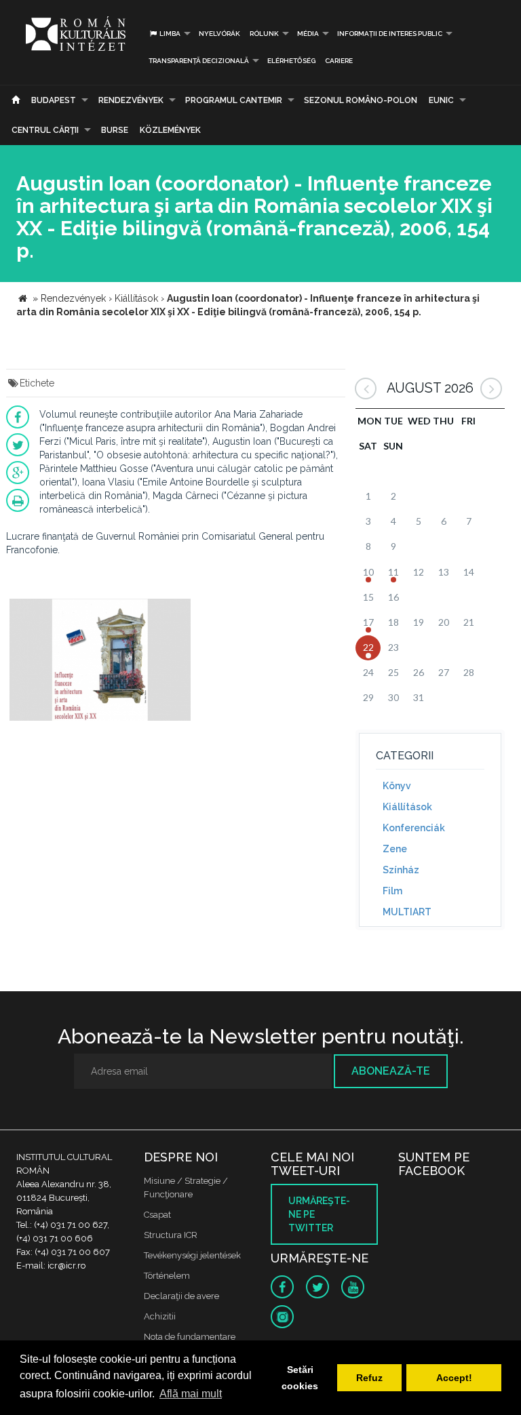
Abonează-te (390, 1070)
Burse (114, 130)
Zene (395, 848)
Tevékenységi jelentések (192, 1255)
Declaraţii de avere (181, 1296)
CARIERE (339, 60)
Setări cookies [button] (300, 1377)
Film (392, 890)
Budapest (53, 100)
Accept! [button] (454, 1377)
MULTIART (407, 911)
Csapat (157, 1215)
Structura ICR (170, 1235)
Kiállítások (407, 806)
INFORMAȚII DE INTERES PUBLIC (389, 33)
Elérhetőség (291, 60)
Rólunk (264, 33)
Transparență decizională (199, 60)
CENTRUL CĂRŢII (45, 130)
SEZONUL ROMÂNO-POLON (360, 100)
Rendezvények (130, 100)
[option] (100, 661)
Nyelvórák (219, 33)
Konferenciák (414, 827)
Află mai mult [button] (190, 1393)
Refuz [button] (369, 1377)
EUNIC (441, 100)
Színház (401, 869)
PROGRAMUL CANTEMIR (233, 100)
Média (308, 33)
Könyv (397, 785)
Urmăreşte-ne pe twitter (319, 1214)
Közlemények (170, 130)
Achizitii (160, 1316)
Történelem (167, 1276)
